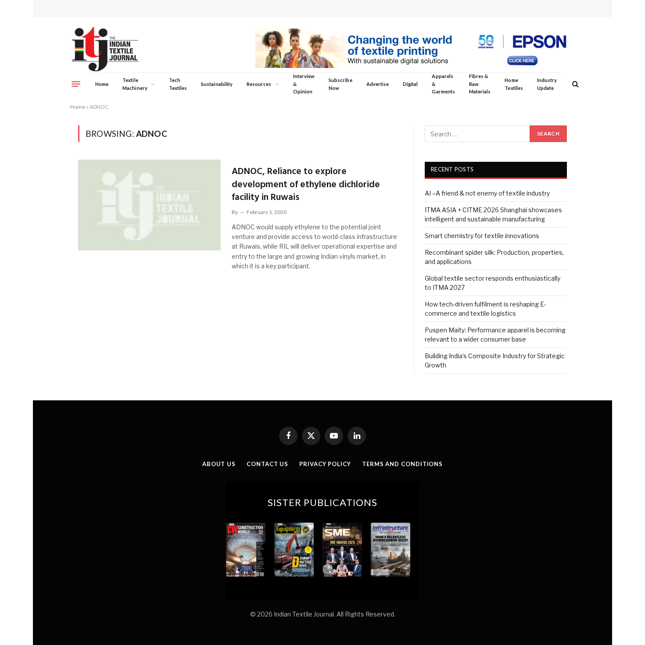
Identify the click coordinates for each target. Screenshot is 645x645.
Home (101, 84)
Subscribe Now (340, 84)
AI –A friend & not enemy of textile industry (487, 193)
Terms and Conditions (402, 463)
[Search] (574, 84)
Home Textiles (514, 84)
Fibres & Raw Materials (480, 83)
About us (219, 463)
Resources (259, 84)
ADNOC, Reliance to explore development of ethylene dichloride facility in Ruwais (306, 184)
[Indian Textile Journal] (105, 49)
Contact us (267, 463)
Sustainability (217, 84)
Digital (410, 84)
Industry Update (547, 84)
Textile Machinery (134, 84)
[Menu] (76, 83)
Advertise (377, 84)
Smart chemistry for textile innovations (482, 235)
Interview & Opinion (304, 83)
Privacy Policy (325, 463)
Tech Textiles (178, 84)
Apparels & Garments (443, 83)
